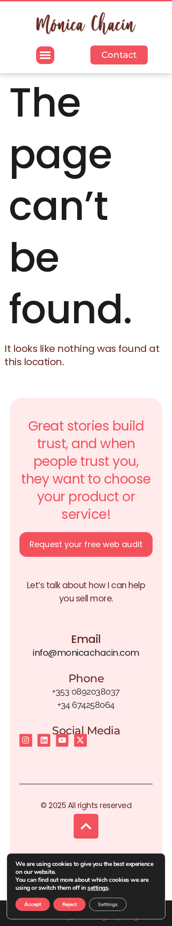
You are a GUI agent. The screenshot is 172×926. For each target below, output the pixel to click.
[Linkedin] (43, 740)
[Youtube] (62, 740)
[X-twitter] (80, 740)
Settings (108, 904)
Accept (32, 904)
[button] (45, 55)
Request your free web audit (86, 544)
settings (97, 888)
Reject (69, 904)
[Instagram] (25, 740)
